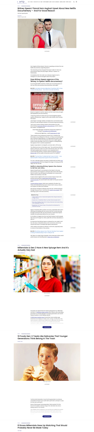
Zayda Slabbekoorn (21, 252)
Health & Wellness (55, 1)
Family (41, 1)
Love (29, 1)
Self (39, 1)
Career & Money (62, 1)
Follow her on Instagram (53, 237)
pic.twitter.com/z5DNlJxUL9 (49, 131)
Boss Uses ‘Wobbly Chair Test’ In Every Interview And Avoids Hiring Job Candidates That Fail (47, 203)
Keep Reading (47, 327)
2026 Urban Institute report (38, 317)
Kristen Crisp (20, 341)
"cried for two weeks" (54, 190)
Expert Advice (68, 1)
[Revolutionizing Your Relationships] (22, 2)
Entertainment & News (47, 1)
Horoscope (35, 1)
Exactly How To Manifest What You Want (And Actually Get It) (46, 200)
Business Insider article (42, 312)
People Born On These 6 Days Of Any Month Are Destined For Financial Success (46, 206)
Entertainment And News (26, 6)
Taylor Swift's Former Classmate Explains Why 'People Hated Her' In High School (47, 197)
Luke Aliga (19, 430)
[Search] (74, 2)
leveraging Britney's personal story (46, 126)
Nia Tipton (19, 15)
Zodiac (31, 1)
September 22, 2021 (55, 133)
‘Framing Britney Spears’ (36, 183)
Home (19, 5)
